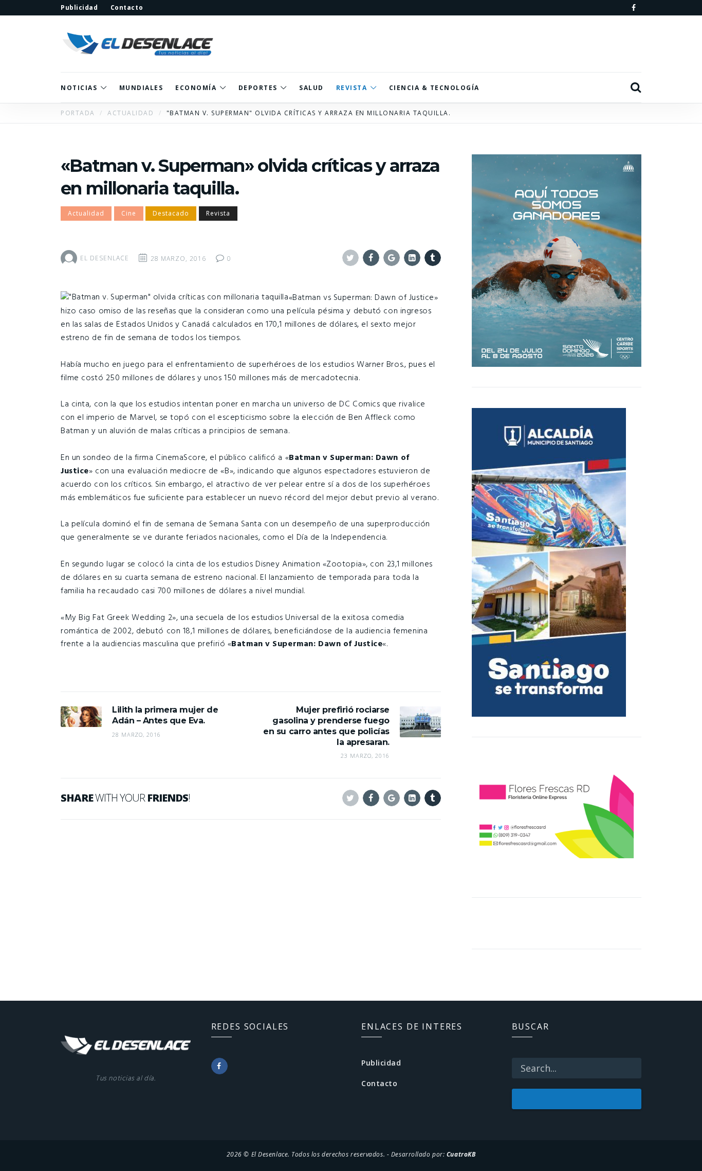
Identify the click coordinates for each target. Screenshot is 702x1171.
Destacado (171, 213)
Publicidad (381, 1063)
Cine (128, 213)
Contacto (379, 1083)
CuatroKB (461, 1154)
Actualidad (86, 213)
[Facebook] (633, 7)
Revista (218, 213)
